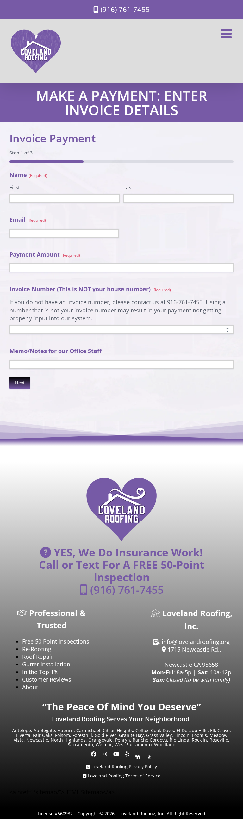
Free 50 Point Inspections (55, 641)
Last (128, 187)
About (30, 687)
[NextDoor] (137, 757)
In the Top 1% (40, 672)
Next (20, 383)
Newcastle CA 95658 (191, 664)
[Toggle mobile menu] (227, 33)
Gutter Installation (46, 664)
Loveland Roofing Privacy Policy (123, 766)
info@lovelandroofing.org (196, 641)
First (14, 187)
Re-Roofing (36, 649)
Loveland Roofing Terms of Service (123, 776)
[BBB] (149, 757)
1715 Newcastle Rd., (194, 649)
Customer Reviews (46, 679)
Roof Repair (37, 656)
